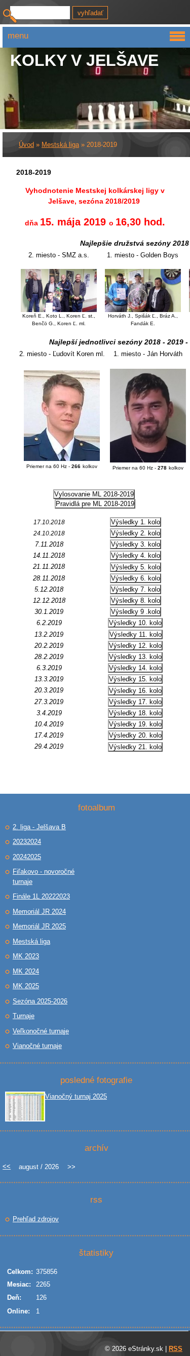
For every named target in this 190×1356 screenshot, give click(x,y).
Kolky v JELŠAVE (84, 60)
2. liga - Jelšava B (39, 827)
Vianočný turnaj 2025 (76, 1096)
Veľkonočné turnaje (41, 1031)
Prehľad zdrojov (36, 1219)
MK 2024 (26, 971)
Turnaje (23, 1016)
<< (7, 1166)
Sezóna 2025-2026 (40, 1001)
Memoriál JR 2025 (39, 926)
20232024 (27, 841)
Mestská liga (60, 144)
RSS (175, 1348)
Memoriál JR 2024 (39, 911)
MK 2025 (26, 986)
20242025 (27, 857)
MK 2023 (26, 956)
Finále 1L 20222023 (41, 896)
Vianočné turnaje (37, 1046)
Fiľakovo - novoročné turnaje (43, 876)
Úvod (26, 144)
